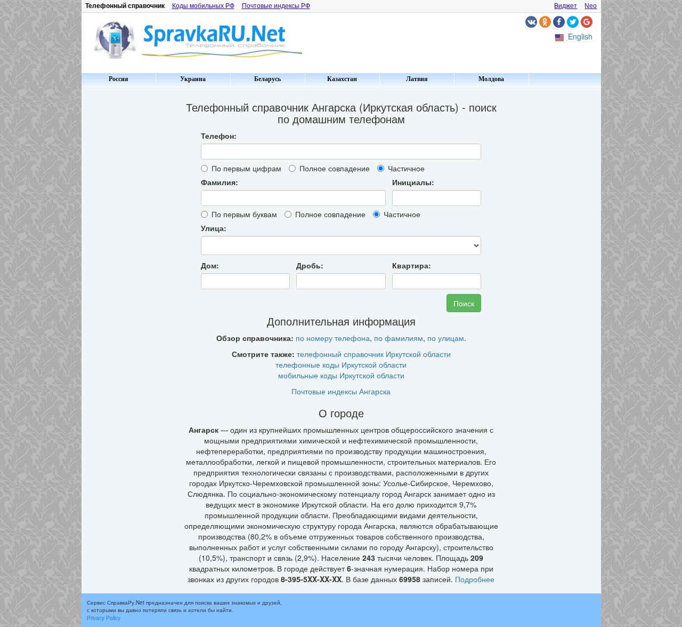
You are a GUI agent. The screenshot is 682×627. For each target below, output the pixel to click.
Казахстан (342, 79)
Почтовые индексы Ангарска (341, 391)
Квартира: (411, 265)
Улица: (213, 228)
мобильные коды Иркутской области (341, 375)
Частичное (406, 168)
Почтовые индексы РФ (276, 6)
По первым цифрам (246, 168)
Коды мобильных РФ (203, 6)
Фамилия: (219, 182)
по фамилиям (398, 337)
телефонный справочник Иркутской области (374, 353)
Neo (590, 6)
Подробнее (474, 579)
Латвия (417, 79)
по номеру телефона (333, 337)
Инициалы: (413, 182)
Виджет (565, 6)
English (580, 36)
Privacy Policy (103, 618)
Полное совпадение (334, 168)
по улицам (445, 337)
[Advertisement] (127, 251)
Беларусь (267, 79)
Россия (118, 79)
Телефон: (219, 135)
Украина (193, 79)
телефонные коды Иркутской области (341, 364)
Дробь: (309, 265)
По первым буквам (244, 214)
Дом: (210, 265)
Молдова (491, 79)
